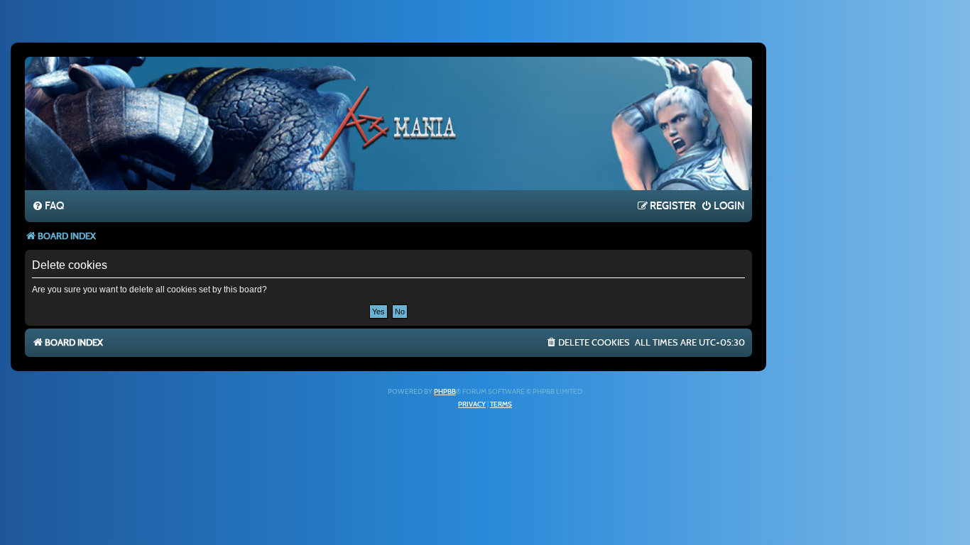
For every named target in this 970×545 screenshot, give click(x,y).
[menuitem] (48, 206)
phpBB (445, 391)
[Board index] (388, 122)
